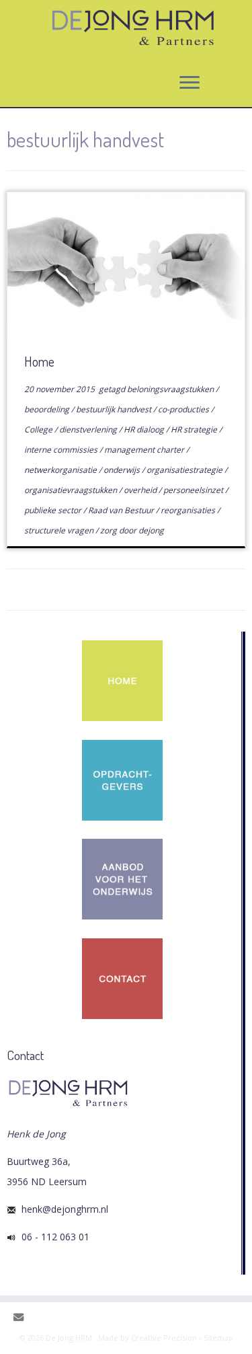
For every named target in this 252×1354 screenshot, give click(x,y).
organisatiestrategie (185, 470)
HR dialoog (145, 429)
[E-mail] (21, 1317)
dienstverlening (89, 429)
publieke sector (53, 510)
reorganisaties (189, 510)
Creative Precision (164, 1337)
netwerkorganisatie (61, 470)
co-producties (184, 409)
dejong (151, 530)
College (39, 429)
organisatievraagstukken (71, 490)
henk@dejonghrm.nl (62, 1209)
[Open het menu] (189, 83)
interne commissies (61, 449)
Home (39, 361)
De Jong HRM (69, 1337)
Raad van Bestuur (122, 510)
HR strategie (195, 429)
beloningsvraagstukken (171, 389)
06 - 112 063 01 (52, 1236)
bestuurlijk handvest (114, 409)
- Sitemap (216, 1337)
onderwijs (122, 470)
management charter (145, 449)
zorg (109, 530)
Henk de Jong (36, 1133)
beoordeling (47, 409)
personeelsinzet (194, 490)
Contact (25, 1055)
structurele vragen (59, 530)
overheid (141, 490)
